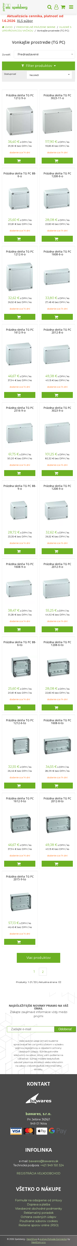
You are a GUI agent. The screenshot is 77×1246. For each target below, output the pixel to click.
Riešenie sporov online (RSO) (38, 1225)
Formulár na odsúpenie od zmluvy (38, 1200)
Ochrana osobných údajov (38, 1217)
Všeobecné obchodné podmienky (38, 1208)
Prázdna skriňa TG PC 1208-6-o (57, 175)
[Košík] (63, 7)
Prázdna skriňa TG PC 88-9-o (19, 487)
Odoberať (65, 1029)
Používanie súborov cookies (39, 1221)
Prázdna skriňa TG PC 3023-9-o (57, 409)
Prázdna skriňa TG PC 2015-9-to (20, 878)
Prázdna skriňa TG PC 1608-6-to (57, 721)
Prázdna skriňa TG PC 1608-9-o (20, 565)
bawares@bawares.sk (43, 1161)
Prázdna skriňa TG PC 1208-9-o (57, 487)
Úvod (9, 27)
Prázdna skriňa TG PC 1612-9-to (20, 800)
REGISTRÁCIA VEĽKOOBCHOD (38, 1173)
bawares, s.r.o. (38, 1113)
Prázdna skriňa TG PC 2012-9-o (57, 565)
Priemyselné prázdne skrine (35, 27)
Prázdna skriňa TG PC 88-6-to (19, 643)
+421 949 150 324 (52, 1165)
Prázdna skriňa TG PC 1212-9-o (20, 96)
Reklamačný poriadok (39, 1213)
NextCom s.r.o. (38, 1242)
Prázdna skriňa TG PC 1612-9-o (20, 331)
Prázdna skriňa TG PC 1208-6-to (57, 643)
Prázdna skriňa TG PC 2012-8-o (57, 331)
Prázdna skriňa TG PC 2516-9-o (20, 409)
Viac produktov (38, 958)
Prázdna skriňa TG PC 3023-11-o (57, 96)
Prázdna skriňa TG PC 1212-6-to (20, 721)
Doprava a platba (38, 1204)
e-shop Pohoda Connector (53, 1239)
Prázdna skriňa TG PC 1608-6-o (57, 253)
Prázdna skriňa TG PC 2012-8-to (57, 800)
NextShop (32, 1239)
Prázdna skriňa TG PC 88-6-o (19, 175)
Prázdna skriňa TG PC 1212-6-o (20, 253)
